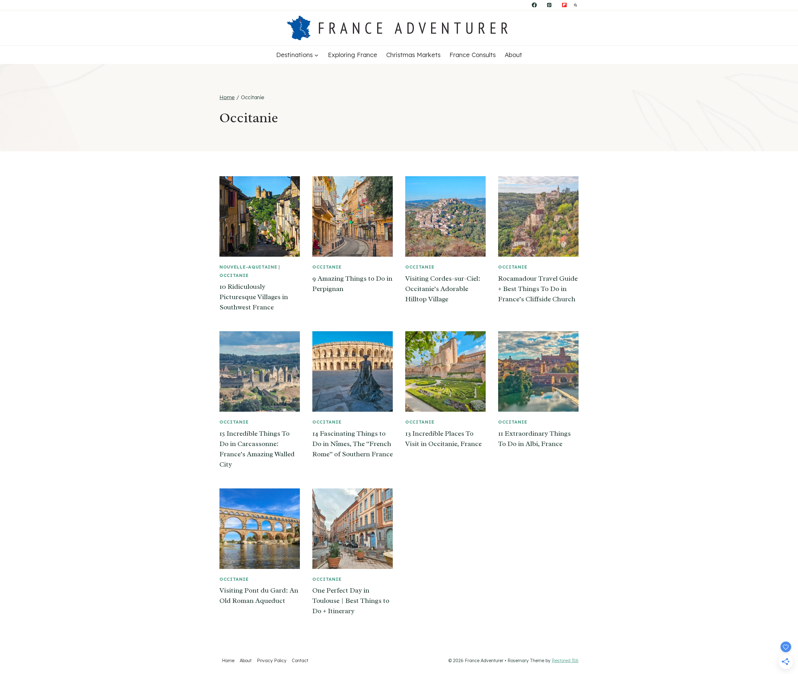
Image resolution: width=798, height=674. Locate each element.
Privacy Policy (271, 660)
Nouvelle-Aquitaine (248, 267)
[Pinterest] (549, 5)
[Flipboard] (564, 5)
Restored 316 (565, 660)
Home (228, 660)
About (513, 55)
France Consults (472, 55)
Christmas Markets (413, 55)
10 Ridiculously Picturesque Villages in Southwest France (253, 297)
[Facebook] (534, 5)
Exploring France (352, 55)
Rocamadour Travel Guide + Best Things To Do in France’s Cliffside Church (538, 288)
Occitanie (233, 275)
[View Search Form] (575, 5)
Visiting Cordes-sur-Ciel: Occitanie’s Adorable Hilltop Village (442, 288)
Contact (300, 660)
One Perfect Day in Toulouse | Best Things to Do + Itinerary (350, 600)
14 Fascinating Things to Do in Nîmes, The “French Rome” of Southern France (352, 443)
